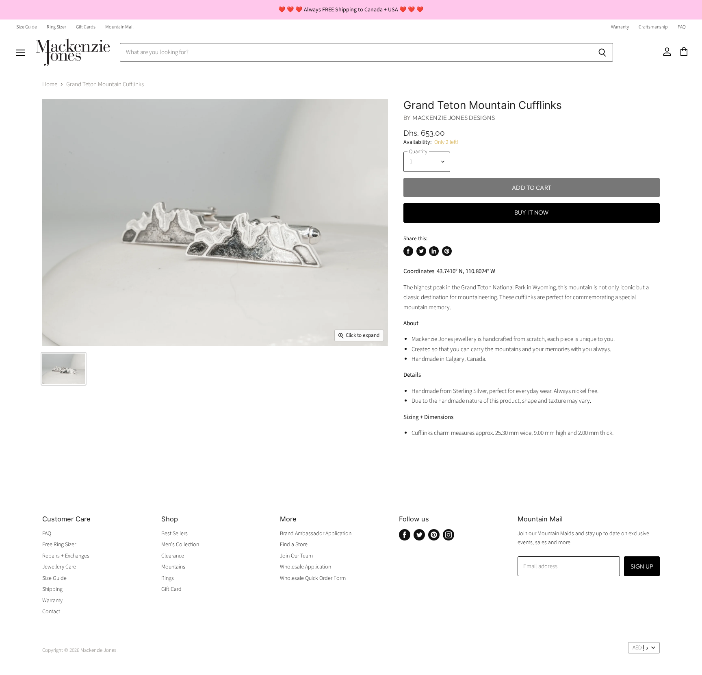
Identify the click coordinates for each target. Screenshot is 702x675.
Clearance (172, 556)
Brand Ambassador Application (315, 534)
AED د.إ (640, 648)
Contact (51, 612)
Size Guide (26, 27)
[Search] (602, 52)
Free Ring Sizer (59, 544)
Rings (167, 578)
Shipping (52, 589)
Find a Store (294, 544)
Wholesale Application (305, 567)
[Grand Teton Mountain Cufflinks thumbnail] (63, 369)
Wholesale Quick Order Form (313, 578)
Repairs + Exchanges (65, 556)
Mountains (173, 567)
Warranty (620, 27)
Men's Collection (180, 544)
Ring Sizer (56, 27)
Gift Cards (85, 27)
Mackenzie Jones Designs (453, 118)
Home (49, 84)
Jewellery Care (59, 567)
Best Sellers (174, 534)
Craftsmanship (653, 27)
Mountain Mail (119, 27)
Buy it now (531, 212)
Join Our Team (296, 556)
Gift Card (171, 589)
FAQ (682, 27)
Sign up (641, 566)
